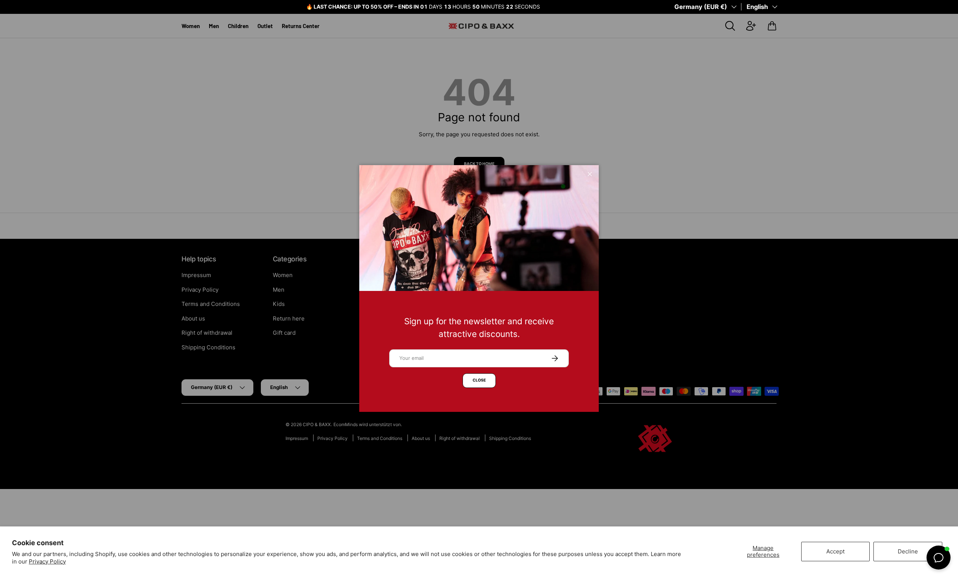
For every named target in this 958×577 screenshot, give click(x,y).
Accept (835, 551)
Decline (908, 551)
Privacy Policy (47, 561)
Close (479, 380)
